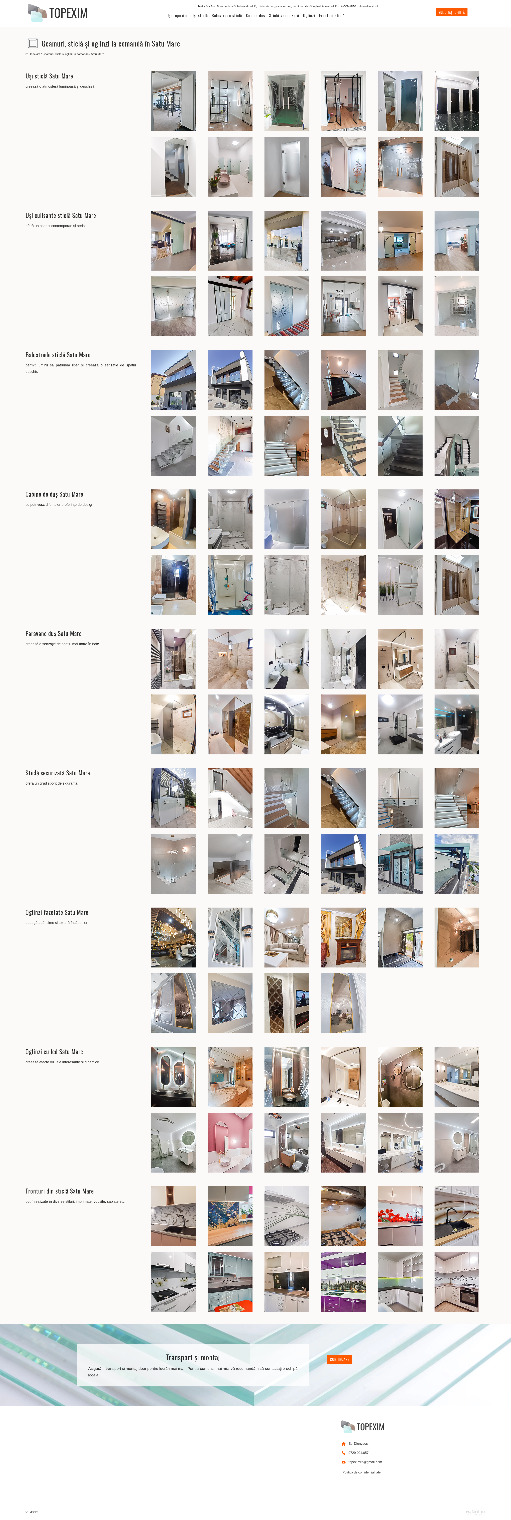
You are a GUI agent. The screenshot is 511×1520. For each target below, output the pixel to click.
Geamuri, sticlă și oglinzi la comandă (66, 54)
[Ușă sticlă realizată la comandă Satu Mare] (173, 130)
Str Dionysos (358, 1444)
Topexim (35, 54)
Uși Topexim (177, 15)
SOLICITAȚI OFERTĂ (452, 12)
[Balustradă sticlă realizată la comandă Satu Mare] (173, 409)
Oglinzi (309, 15)
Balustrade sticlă (227, 15)
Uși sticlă (199, 15)
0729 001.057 (358, 1453)
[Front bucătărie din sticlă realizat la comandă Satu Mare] (173, 1245)
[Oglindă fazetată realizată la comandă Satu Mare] (173, 966)
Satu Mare (97, 54)
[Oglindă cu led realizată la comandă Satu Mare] (173, 1105)
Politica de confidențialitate (362, 1472)
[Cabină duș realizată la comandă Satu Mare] (173, 548)
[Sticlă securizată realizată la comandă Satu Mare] (173, 827)
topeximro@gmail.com (365, 1462)
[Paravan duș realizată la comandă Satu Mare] (173, 687)
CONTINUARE (339, 1359)
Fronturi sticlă (332, 15)
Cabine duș (255, 15)
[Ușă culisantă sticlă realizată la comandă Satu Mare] (173, 269)
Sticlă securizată (284, 15)
